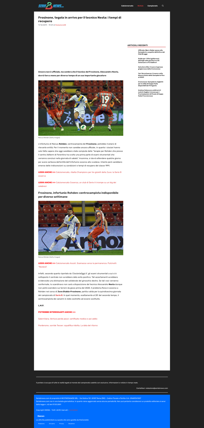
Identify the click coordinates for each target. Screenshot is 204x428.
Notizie (140, 6)
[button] (163, 6)
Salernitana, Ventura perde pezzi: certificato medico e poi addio (67, 319)
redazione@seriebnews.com (157, 388)
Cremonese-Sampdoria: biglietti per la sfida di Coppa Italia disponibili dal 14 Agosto (150, 84)
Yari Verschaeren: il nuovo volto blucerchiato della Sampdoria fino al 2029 (151, 75)
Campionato (153, 6)
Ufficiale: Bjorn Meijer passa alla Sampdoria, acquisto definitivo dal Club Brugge (151, 52)
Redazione (41, 423)
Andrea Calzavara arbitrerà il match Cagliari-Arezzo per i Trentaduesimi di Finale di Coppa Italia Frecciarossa (150, 93)
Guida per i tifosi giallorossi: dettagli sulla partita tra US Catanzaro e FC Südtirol (148, 60)
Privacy (61, 423)
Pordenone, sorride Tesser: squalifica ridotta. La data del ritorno (68, 325)
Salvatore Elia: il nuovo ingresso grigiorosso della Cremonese (150, 68)
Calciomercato (127, 6)
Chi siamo (52, 423)
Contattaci (73, 410)
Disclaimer (71, 423)
